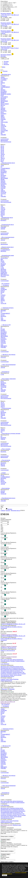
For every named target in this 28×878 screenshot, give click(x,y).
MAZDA (3, 99)
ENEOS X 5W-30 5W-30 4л (8, 650)
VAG (2, 344)
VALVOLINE (4, 130)
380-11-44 (12, 701)
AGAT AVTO (4, 258)
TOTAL (3, 127)
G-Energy (3, 85)
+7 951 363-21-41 (5, 24)
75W (2, 206)
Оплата (6, 63)
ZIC (2, 133)
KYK (2, 266)
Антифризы (5, 285)
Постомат (3, 56)
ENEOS (3, 82)
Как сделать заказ (5, 659)
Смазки (3, 472)
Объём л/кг (4, 534)
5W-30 (2, 148)
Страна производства (6, 559)
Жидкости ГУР (5, 324)
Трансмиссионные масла (8, 162)
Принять (4, 875)
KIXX (2, 95)
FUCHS (3, 329)
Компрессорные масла (7, 247)
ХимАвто (3, 276)
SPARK (3, 492)
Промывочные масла (7, 217)
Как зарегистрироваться (16, 659)
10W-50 (3, 430)
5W (1, 432)
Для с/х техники (5, 449)
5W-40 (2, 150)
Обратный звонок (5, 703)
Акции (11, 679)
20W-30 (3, 406)
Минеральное (4, 140)
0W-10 (2, 160)
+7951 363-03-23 (5, 48)
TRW (2, 319)
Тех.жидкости (16, 670)
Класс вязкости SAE (6, 574)
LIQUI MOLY (4, 96)
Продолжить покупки (6, 825)
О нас (2, 663)
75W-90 (3, 210)
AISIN (2, 165)
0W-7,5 (2, 157)
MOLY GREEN (5, 103)
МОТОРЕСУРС (5, 275)
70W (2, 216)
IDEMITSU (4, 92)
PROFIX (3, 109)
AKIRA (3, 77)
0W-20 (2, 147)
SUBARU (3, 119)
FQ (1, 84)
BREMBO (3, 310)
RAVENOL (4, 111)
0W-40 (2, 153)
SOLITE (3, 491)
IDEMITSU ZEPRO (6, 94)
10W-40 (3, 154)
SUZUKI (3, 188)
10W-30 (3, 213)
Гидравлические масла (7, 224)
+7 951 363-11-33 (5, 40)
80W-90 (3, 212)
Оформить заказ (17, 825)
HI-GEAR (3, 263)
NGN (2, 106)
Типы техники (4, 615)
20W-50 (3, 158)
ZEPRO (3, 132)
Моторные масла (6, 74)
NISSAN (3, 108)
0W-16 (2, 146)
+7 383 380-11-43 (14, 24)
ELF (2, 81)
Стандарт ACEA (5, 593)
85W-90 (3, 214)
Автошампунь (5, 371)
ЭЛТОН (3, 228)
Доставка (6, 61)
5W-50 (2, 151)
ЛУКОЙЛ (3, 134)
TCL (2, 123)
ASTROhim (4, 289)
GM (2, 88)
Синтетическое (5, 139)
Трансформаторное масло (8, 498)
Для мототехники (6, 408)
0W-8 (2, 161)
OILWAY (3, 182)
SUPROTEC (4, 272)
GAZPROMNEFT (5, 87)
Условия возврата (19, 661)
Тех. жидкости (5, 283)
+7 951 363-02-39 (5, 32)
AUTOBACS (4, 78)
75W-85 (3, 207)
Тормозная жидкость (7, 307)
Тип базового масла (6, 543)
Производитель (5, 568)
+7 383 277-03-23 (14, 48)
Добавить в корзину (6, 634)
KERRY (3, 265)
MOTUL (3, 105)
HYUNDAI (4, 91)
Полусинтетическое (6, 141)
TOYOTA (3, 129)
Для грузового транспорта (8, 378)
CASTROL (3, 80)
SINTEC (3, 118)
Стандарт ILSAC (5, 599)
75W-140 (3, 209)
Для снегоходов (5, 460)
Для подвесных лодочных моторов (10, 433)
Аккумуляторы (5, 488)
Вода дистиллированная (8, 364)
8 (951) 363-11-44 (5, 701)
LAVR (2, 268)
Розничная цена (5, 521)
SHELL (3, 116)
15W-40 (3, 405)
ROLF (2, 112)
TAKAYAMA (4, 122)
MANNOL (3, 98)
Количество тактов (6, 608)
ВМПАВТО (4, 273)
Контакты (6, 64)
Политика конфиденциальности (9, 680)
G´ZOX (3, 262)
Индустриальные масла (7, 237)
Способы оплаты (5, 661)
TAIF (2, 120)
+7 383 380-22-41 (14, 32)
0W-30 (2, 155)
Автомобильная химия (7, 255)
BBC (2, 259)
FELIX (2, 261)
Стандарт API (4, 584)
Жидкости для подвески (8, 354)
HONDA (3, 89)
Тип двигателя (4, 550)
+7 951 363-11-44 (5, 15)
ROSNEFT (3, 113)
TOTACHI (3, 126)
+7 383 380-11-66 (14, 40)
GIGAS (3, 296)
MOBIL (3, 102)
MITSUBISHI (4, 101)
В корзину (14, 634)
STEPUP (3, 340)
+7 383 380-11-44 (14, 15)
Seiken (2, 115)
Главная (3, 679)
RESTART (3, 271)
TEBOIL (3, 125)
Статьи (7, 679)
